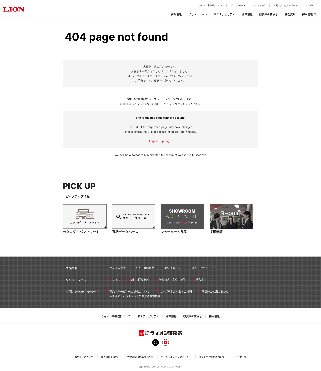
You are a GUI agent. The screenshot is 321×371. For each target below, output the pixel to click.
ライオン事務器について (116, 316)
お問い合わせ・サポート (285, 5)
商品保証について (84, 356)
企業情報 (171, 316)
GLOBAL (309, 5)
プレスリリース (237, 5)
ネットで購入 (259, 5)
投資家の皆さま (192, 316)
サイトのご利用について (212, 356)
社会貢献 (290, 14)
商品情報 (176, 14)
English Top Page (160, 141)
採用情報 (214, 316)
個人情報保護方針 (110, 356)
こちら (165, 103)
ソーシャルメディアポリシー (176, 356)
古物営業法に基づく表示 (140, 356)
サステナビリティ (148, 316)
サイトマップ (239, 356)
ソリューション (197, 14)
